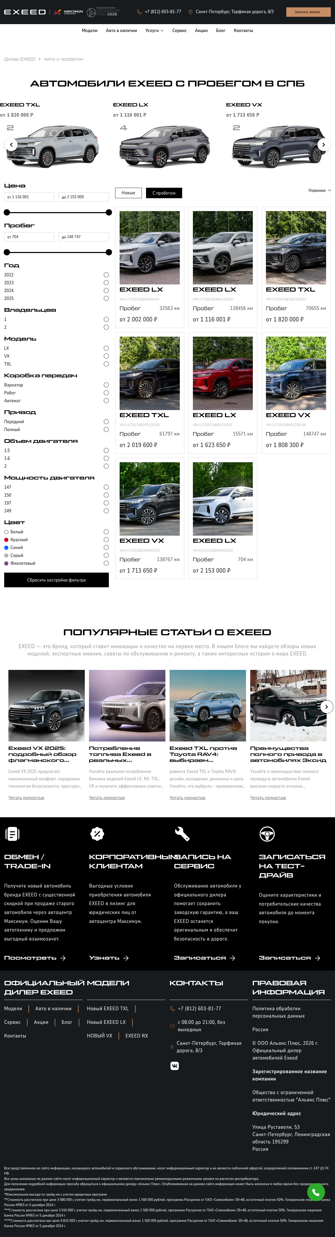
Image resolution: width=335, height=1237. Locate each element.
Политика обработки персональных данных (278, 1012)
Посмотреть (30, 958)
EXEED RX (136, 1036)
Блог (67, 1022)
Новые (128, 193)
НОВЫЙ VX (99, 1036)
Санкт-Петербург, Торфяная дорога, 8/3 (209, 1047)
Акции (41, 1022)
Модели (13, 1008)
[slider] (5, 212)
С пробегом (164, 193)
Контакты (15, 1036)
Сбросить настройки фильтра (56, 580)
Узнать (104, 958)
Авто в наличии (53, 1008)
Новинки (317, 190)
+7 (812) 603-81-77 (199, 1008)
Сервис (12, 1022)
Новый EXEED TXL (108, 1008)
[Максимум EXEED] (43, 12)
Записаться (200, 958)
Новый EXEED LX (106, 1022)
